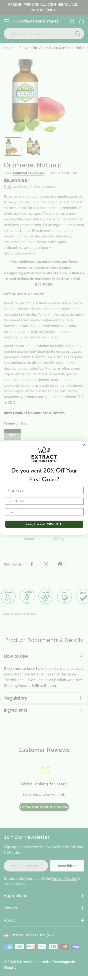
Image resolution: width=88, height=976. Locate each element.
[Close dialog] (84, 445)
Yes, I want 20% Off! (43, 524)
